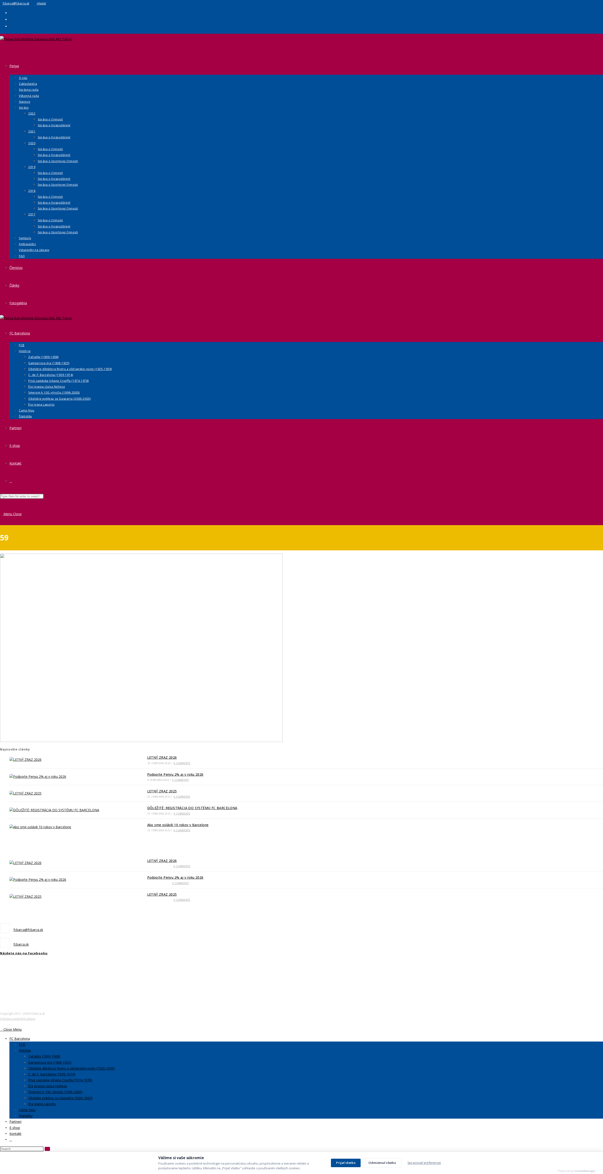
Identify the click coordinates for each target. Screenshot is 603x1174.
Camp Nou (27, 1110)
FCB (22, 1044)
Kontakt (15, 1133)
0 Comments (182, 763)
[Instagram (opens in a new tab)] (10, 19)
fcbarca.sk (21, 944)
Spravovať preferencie (424, 1163)
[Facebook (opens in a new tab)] (10, 12)
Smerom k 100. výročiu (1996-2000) (55, 1092)
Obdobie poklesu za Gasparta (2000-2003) (60, 1098)
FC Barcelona (19, 1038)
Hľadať (41, 3)
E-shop (14, 1127)
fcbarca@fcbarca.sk (15, 3)
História (25, 1050)
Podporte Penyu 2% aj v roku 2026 (175, 774)
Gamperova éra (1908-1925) (49, 1062)
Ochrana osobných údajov (17, 1018)
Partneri (15, 1121)
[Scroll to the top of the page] (1, 1023)
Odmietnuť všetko (382, 1163)
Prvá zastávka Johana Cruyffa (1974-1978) (60, 1080)
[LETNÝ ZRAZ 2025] (66, 793)
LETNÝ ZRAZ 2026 (162, 757)
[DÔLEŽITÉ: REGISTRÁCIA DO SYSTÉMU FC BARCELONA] (66, 810)
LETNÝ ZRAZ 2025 (162, 791)
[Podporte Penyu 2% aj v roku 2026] (66, 776)
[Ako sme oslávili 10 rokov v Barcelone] (66, 827)
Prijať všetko (345, 1163)
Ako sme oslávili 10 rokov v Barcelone (178, 825)
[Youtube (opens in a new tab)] (10, 26)
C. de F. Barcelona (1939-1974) (51, 1074)
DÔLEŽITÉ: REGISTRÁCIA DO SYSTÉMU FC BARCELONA (192, 808)
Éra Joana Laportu (42, 1104)
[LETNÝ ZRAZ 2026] (66, 759)
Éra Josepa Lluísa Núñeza (47, 1086)
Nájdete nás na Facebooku (24, 953)
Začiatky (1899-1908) (44, 1056)
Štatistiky (26, 1115)
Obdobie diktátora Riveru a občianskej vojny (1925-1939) (71, 1068)
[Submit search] (47, 1149)
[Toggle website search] (10, 481)
